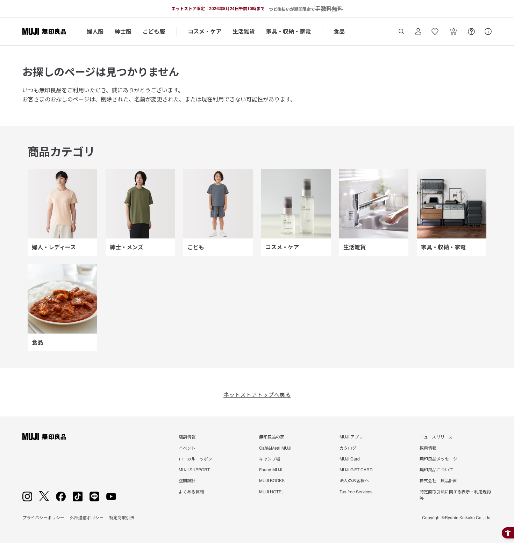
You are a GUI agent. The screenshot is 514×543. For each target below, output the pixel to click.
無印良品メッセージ (438, 459)
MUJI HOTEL (271, 491)
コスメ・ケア (204, 31)
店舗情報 (187, 437)
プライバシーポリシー (43, 517)
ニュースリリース (436, 437)
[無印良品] (44, 436)
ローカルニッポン (195, 459)
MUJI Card (350, 459)
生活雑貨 (244, 31)
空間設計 (187, 480)
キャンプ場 (269, 459)
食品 (339, 31)
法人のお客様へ (354, 480)
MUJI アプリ (351, 437)
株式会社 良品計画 (438, 480)
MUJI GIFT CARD (356, 469)
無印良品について (436, 469)
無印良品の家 (271, 437)
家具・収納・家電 (288, 31)
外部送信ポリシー (86, 517)
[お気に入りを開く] (434, 31)
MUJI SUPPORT (194, 469)
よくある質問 (191, 491)
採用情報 (428, 448)
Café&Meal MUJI (275, 448)
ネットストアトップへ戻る (257, 395)
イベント (187, 448)
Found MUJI (270, 469)
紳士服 (123, 31)
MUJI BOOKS (272, 480)
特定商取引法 (121, 517)
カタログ (348, 448)
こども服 (154, 31)
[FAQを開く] (471, 31)
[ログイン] (418, 31)
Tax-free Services (356, 491)
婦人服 (95, 31)
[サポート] (488, 31)
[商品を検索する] (401, 31)
